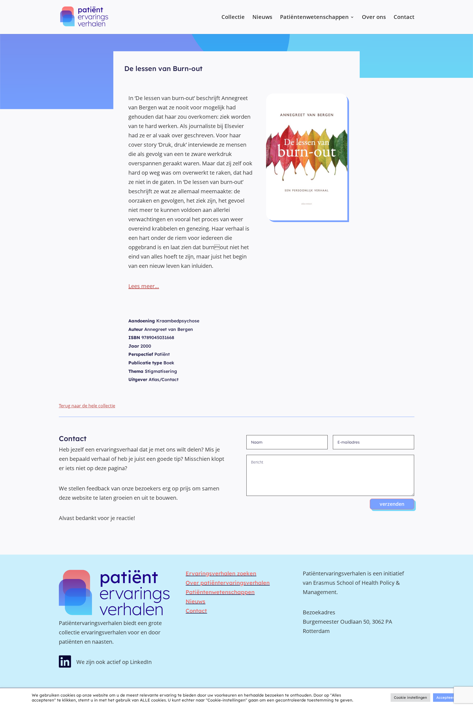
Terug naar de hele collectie (87, 406)
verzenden (392, 504)
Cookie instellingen (410, 697)
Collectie (233, 18)
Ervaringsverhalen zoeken (221, 573)
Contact (404, 18)
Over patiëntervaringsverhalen (228, 582)
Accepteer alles (449, 697)
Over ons (374, 18)
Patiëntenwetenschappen (314, 18)
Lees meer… (143, 286)
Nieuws (262, 18)
